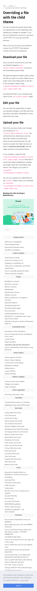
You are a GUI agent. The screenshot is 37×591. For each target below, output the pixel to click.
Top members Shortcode (13, 424)
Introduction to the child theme (15, 331)
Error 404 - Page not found (14, 565)
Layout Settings (10, 371)
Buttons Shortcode (11, 464)
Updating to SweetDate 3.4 (14, 263)
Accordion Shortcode (12, 453)
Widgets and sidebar (12, 384)
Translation (18, 398)
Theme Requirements (12, 244)
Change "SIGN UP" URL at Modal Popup (18, 568)
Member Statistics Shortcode (14, 426)
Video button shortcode (13, 443)
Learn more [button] (24, 580)
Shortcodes (18, 408)
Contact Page (9, 339)
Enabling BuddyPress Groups (14, 314)
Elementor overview (11, 284)
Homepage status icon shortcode (16, 432)
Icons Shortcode (10, 415)
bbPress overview (11, 287)
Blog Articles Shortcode (13, 437)
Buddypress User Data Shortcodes (16, 429)
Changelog (8, 477)
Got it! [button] (18, 585)
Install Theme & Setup (12, 258)
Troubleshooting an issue (13, 570)
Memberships (9, 289)
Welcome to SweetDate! (13, 242)
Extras (18, 468)
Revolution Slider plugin (13, 308)
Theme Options (19, 353)
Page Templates (10, 387)
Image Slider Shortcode (13, 413)
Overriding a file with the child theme (17, 344)
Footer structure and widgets (15, 381)
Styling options (10, 368)
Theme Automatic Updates (14, 273)
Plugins (18, 277)
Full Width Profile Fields (13, 537)
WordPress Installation (12, 250)
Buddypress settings (11, 365)
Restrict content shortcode (14, 434)
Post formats (9, 498)
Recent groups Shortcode (13, 421)
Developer (18, 515)
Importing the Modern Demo (14, 247)
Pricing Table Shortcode (13, 448)
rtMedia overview (10, 295)
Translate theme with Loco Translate (17, 402)
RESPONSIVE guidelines (13, 504)
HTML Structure (10, 485)
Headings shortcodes (12, 440)
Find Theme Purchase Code (14, 394)
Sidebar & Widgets (18, 377)
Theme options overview (13, 357)
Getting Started (19, 237)
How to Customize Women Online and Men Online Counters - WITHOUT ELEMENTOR (18, 532)
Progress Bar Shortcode (13, 459)
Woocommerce (10, 311)
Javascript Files (10, 480)
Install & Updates (18, 253)
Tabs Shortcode (10, 456)
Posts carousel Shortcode (13, 445)
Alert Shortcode (10, 462)
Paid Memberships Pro (12, 305)
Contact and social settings (14, 363)
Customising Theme (18, 327)
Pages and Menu (10, 342)
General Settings (10, 374)
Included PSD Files (11, 496)
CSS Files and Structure (13, 483)
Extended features (11, 303)
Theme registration (18, 390)
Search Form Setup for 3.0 (14, 260)
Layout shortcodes (11, 418)
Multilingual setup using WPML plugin (17, 405)
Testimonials (9, 488)
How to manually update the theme (17, 271)
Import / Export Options (13, 360)
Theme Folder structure (13, 507)
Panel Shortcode (10, 451)
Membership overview (12, 292)
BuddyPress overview (12, 281)
